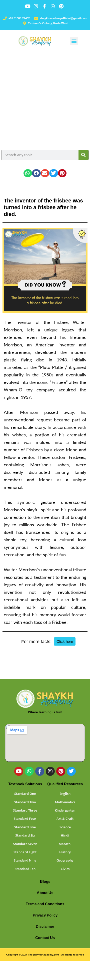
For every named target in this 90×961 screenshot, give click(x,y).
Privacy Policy (45, 915)
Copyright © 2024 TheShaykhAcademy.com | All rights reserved (45, 954)
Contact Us (45, 938)
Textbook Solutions (25, 784)
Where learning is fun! (45, 712)
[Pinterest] (60, 771)
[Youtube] (18, 771)
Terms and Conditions (45, 904)
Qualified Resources (65, 784)
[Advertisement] (45, 100)
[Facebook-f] (39, 771)
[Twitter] (71, 771)
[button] (74, 41)
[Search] (83, 155)
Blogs (45, 881)
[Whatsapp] (29, 771)
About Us (45, 893)
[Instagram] (50, 771)
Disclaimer (45, 926)
